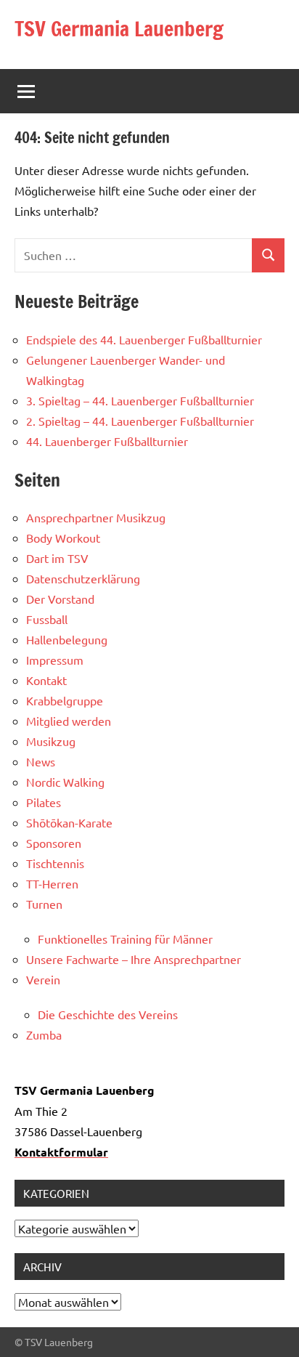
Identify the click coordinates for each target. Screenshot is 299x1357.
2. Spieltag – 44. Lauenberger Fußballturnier (140, 420)
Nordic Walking (65, 781)
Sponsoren (53, 842)
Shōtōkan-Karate (69, 822)
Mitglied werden (68, 720)
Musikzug (50, 741)
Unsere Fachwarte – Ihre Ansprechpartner (133, 959)
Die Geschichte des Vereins (108, 1014)
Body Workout (63, 537)
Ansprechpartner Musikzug (95, 517)
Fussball (46, 619)
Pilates (43, 802)
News (40, 761)
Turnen (44, 903)
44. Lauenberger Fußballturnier (107, 441)
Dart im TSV (57, 558)
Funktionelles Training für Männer (125, 938)
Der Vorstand (60, 598)
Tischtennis (55, 863)
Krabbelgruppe (64, 700)
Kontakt (46, 680)
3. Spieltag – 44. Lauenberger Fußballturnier (140, 400)
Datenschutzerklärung (83, 578)
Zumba (44, 1034)
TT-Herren (52, 883)
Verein (43, 979)
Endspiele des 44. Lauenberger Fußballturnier (144, 339)
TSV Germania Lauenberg (119, 29)
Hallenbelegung (66, 639)
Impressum (54, 659)
